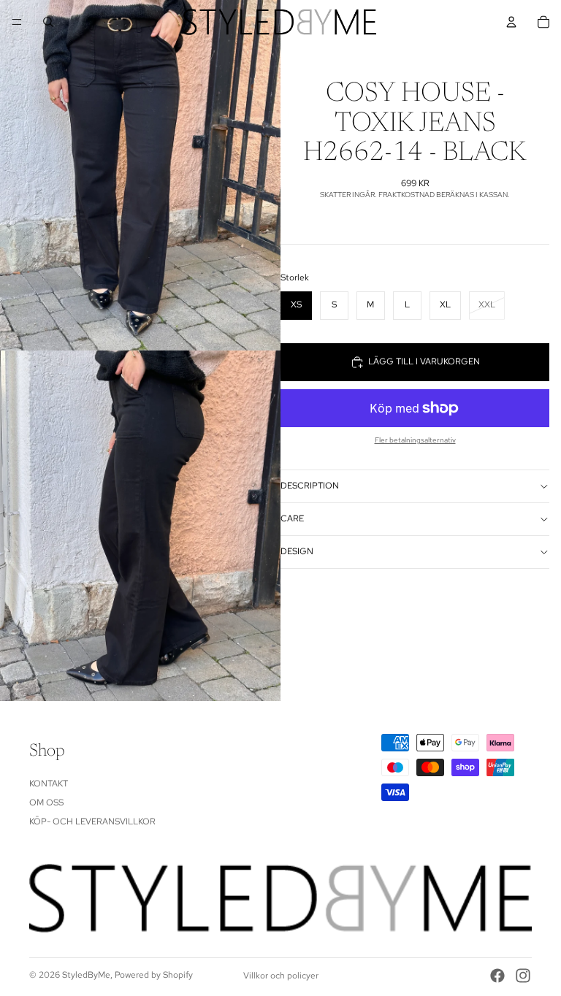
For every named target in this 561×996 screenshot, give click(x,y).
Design (296, 551)
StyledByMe (86, 975)
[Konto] (511, 22)
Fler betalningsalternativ (415, 440)
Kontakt (48, 783)
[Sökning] (48, 22)
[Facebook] (497, 975)
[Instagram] (523, 975)
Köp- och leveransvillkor (92, 822)
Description (309, 485)
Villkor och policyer (280, 975)
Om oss (46, 802)
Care (292, 518)
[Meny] (17, 22)
